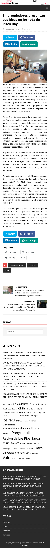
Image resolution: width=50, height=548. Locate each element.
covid (39, 408)
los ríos (32, 265)
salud (6, 443)
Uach (39, 447)
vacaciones (34, 453)
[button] (46, 8)
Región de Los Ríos (16, 438)
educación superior (37, 412)
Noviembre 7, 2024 (12, 29)
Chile (21, 408)
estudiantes (7, 416)
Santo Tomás (18, 443)
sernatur (37, 443)
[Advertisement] (26, 279)
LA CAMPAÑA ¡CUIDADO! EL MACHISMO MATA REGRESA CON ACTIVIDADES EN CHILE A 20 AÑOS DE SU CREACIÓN (25, 386)
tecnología (6, 449)
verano (29, 458)
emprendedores (17, 265)
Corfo (33, 409)
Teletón (14, 449)
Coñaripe (14, 412)
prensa (27, 29)
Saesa (35, 438)
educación (24, 412)
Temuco (22, 449)
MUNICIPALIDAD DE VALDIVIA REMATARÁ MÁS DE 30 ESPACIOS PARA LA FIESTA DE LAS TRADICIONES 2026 (23, 376)
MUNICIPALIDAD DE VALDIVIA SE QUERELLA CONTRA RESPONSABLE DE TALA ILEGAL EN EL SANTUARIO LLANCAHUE (24, 366)
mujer (25, 421)
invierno (16, 416)
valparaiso (21, 458)
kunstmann (24, 415)
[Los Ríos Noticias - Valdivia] (25, 3)
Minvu (19, 420)
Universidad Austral (14, 452)
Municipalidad (9, 424)
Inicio (5, 526)
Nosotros (6, 530)
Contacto (6, 522)
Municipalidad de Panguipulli (18, 427)
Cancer (14, 409)
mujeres (32, 421)
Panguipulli (21, 432)
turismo (29, 448)
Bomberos (7, 409)
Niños (37, 428)
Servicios (6, 535)
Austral (44, 404)
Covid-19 (6, 412)
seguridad (29, 443)
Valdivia (10, 457)
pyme (7, 270)
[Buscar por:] (25, 331)
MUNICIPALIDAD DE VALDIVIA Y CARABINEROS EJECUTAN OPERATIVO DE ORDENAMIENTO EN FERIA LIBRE (24, 355)
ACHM (9, 404)
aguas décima (20, 403)
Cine (28, 409)
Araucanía (35, 403)
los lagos (35, 415)
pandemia (6, 433)
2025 (4, 404)
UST (27, 453)
